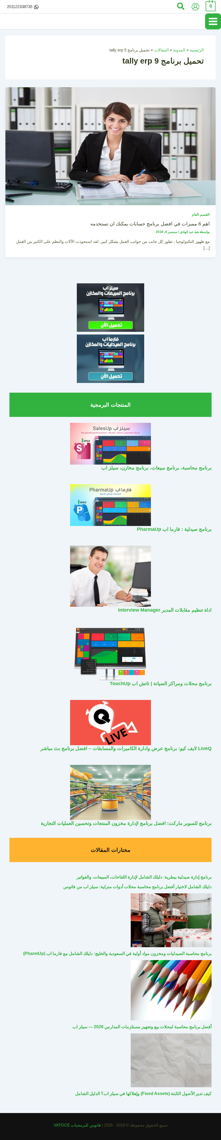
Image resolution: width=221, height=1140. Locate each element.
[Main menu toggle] (213, 21)
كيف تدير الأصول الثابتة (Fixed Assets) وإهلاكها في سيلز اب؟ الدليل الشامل (143, 1093)
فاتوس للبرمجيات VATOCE (78, 1125)
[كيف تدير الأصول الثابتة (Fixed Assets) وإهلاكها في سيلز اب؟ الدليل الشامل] (171, 1060)
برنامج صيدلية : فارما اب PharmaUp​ (174, 529)
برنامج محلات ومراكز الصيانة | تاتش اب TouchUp (161, 683)
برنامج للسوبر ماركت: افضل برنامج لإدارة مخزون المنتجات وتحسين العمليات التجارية (126, 823)
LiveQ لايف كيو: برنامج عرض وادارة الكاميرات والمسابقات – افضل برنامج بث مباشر (126, 748)
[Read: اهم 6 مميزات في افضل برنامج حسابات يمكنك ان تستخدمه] (110, 146)
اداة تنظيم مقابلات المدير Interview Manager (165, 610)
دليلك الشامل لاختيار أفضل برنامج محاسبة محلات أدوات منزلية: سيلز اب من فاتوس (137, 886)
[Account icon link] (195, 7)
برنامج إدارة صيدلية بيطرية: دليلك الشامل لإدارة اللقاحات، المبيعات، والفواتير (144, 877)
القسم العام (201, 214)
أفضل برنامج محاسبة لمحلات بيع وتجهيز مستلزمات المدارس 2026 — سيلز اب (142, 1026)
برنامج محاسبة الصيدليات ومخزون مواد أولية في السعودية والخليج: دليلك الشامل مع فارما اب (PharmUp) (117, 953)
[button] (180, 6)
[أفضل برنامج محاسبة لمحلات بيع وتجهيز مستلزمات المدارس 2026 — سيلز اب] (171, 990)
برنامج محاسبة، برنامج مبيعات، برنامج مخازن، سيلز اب (156, 467)
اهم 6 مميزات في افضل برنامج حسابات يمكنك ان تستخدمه (150, 223)
